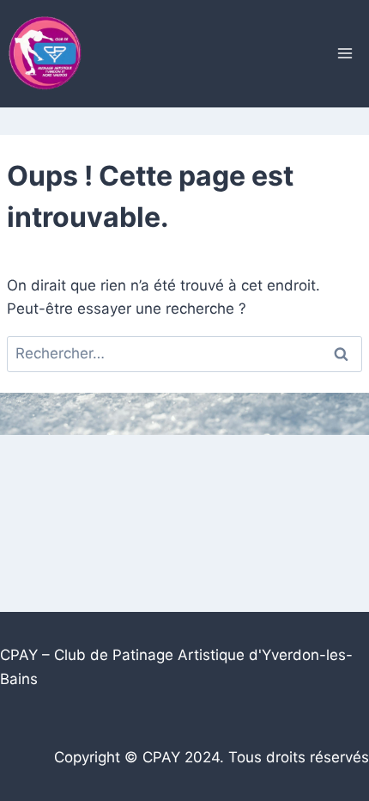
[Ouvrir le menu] (344, 53)
